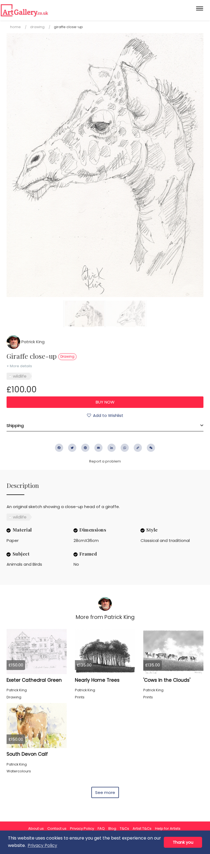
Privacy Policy (82, 828)
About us (36, 828)
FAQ (101, 828)
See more (105, 792)
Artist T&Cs (142, 828)
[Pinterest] (85, 448)
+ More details (19, 366)
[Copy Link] (137, 448)
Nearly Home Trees (97, 680)
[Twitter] (72, 448)
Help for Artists (167, 828)
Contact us (56, 828)
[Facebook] (59, 448)
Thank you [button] (183, 842)
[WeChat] (151, 448)
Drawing (37, 27)
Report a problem (105, 461)
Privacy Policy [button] (42, 845)
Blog (112, 828)
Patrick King (32, 342)
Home (15, 27)
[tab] (105, 425)
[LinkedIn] (111, 448)
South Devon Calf (27, 754)
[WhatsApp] (124, 448)
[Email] (98, 448)
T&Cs (124, 828)
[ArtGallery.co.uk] (24, 10)
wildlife (20, 376)
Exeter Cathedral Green (34, 680)
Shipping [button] (15, 425)
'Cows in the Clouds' (166, 680)
